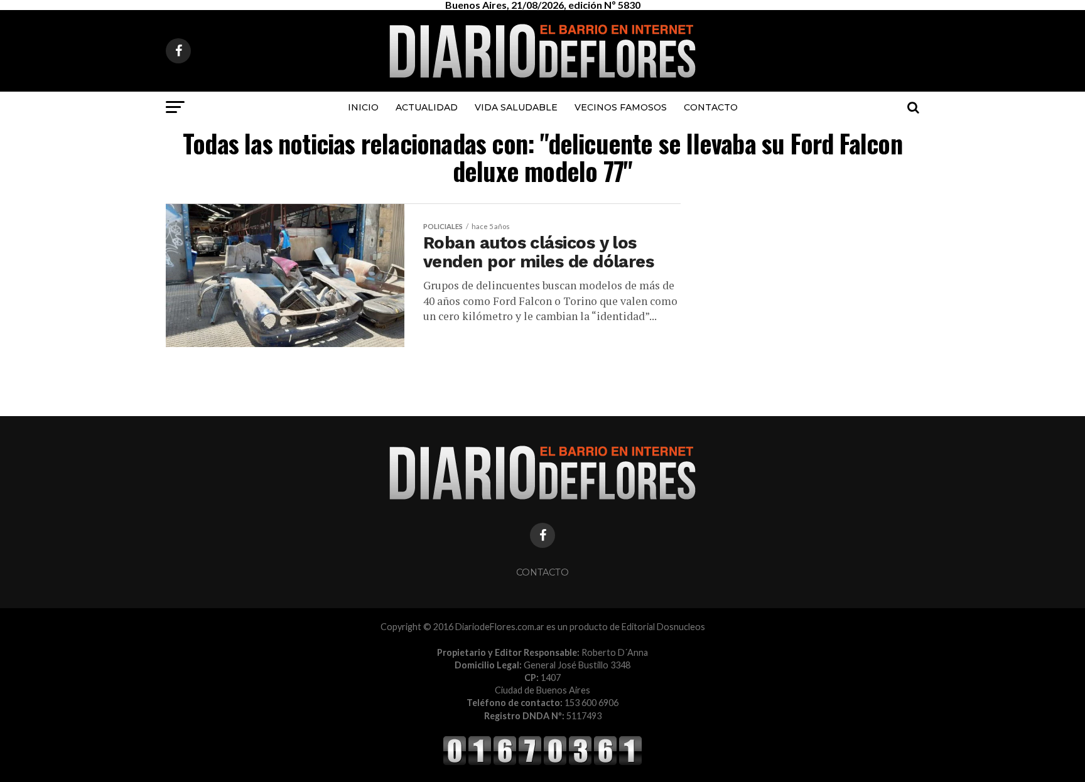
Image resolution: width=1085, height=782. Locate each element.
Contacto (711, 107)
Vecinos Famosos (621, 107)
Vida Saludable (516, 107)
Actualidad (427, 107)
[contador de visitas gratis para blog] (542, 763)
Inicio (363, 107)
